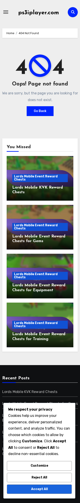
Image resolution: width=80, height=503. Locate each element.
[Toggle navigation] (5, 12)
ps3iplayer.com (38, 13)
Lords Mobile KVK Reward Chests (30, 392)
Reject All (39, 477)
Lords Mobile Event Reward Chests (36, 178)
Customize (39, 466)
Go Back (40, 111)
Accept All (39, 489)
